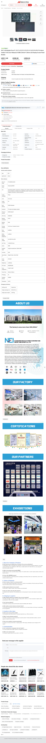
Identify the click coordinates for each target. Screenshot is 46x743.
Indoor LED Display (20, 8)
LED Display (14, 8)
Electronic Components (27, 708)
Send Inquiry (11, 63)
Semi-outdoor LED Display (16, 718)
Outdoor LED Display (5, 718)
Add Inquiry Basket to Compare (23, 43)
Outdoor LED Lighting (16, 706)
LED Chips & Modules (15, 708)
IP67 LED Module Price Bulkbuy (17, 732)
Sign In (3, 121)
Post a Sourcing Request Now (33, 660)
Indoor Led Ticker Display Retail (7, 721)
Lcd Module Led (5, 729)
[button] (41, 128)
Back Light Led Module (14, 729)
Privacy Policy (40, 738)
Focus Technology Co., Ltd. (16, 738)
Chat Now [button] (35, 63)
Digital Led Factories (17, 727)
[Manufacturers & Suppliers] (23, 2)
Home (2, 8)
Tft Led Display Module (6, 732)
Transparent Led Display (19, 721)
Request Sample (20, 66)
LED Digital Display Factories (7, 727)
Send (11, 660)
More (2, 734)
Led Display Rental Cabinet (34, 718)
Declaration (34, 738)
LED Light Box (25, 718)
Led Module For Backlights (24, 729)
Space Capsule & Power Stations (39, 708)
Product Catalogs (17, 703)
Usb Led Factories (27, 727)
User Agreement (29, 738)
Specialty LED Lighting (5, 708)
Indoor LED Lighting (4, 706)
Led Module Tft (34, 729)
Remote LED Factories (36, 727)
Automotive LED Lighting (27, 706)
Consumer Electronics (7, 8)
